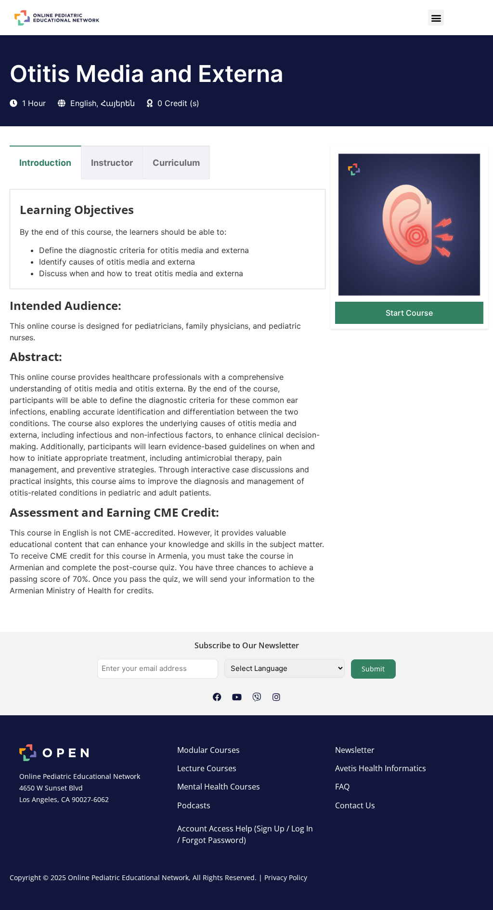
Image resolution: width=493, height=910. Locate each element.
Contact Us (355, 805)
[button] (436, 18)
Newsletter (355, 750)
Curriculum (176, 163)
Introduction (45, 163)
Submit (373, 668)
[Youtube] (237, 697)
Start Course (409, 313)
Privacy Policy (285, 877)
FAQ (342, 786)
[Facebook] (217, 697)
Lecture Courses (206, 768)
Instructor (112, 163)
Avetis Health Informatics (380, 768)
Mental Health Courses (218, 786)
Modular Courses (208, 750)
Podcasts (193, 805)
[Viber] (256, 697)
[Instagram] (276, 697)
